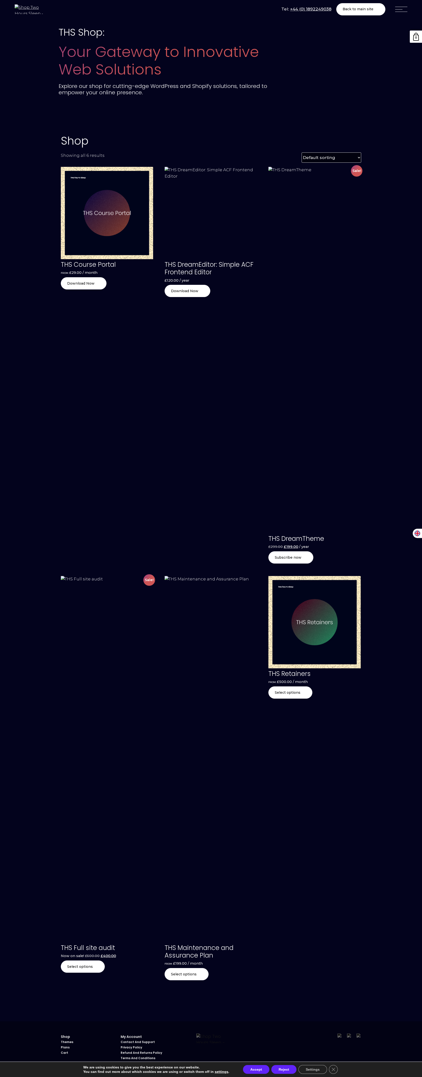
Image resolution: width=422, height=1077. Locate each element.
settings (221, 1072)
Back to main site (358, 9)
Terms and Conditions (138, 1058)
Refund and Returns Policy (141, 1053)
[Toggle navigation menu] (401, 9)
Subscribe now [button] (288, 557)
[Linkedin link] (359, 1036)
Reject (284, 1069)
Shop (65, 1036)
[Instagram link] (349, 1036)
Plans (65, 1047)
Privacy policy (131, 1047)
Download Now (81, 283)
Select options (80, 966)
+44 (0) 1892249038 (310, 9)
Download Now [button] (184, 291)
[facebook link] (340, 1036)
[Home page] (29, 9)
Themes (67, 1042)
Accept (256, 1069)
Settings (313, 1069)
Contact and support (138, 1042)
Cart (64, 1053)
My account (131, 1036)
